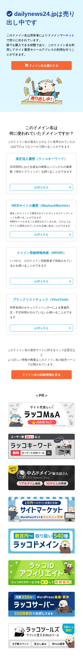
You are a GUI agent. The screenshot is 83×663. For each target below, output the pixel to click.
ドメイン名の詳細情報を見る (41, 374)
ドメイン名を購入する (44, 65)
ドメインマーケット (61, 35)
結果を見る (41, 187)
